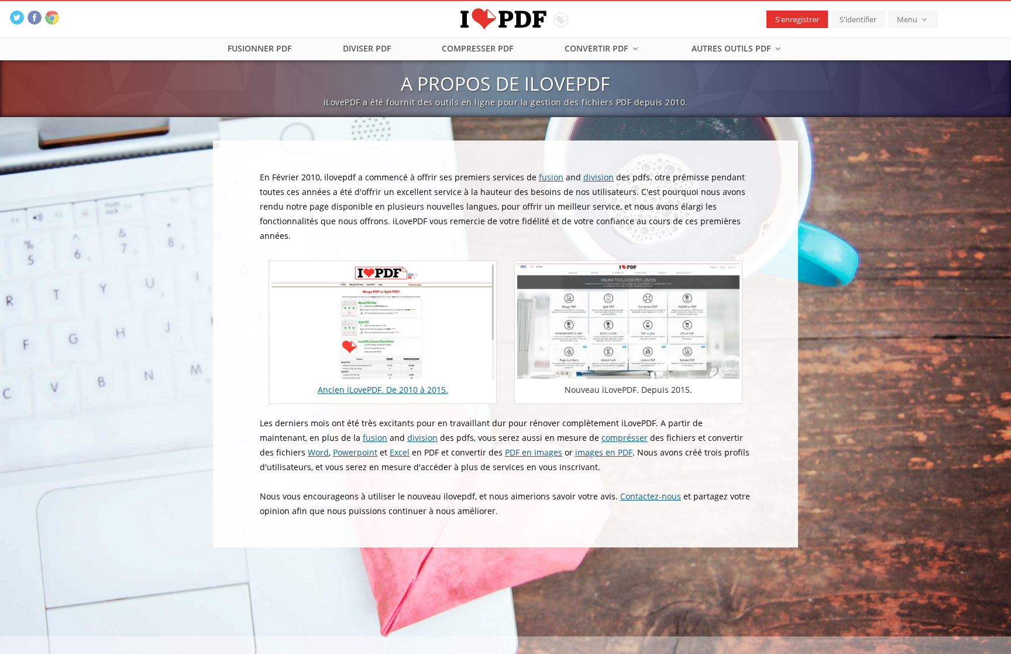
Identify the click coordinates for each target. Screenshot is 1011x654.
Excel (400, 452)
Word (318, 452)
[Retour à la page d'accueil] (506, 18)
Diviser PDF (367, 48)
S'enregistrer (797, 19)
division (598, 177)
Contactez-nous (650, 496)
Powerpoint (355, 452)
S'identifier (858, 19)
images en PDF (603, 452)
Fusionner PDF (259, 48)
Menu (908, 19)
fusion (551, 177)
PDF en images (533, 452)
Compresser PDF (477, 48)
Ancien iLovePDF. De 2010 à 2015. (383, 389)
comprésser (624, 437)
